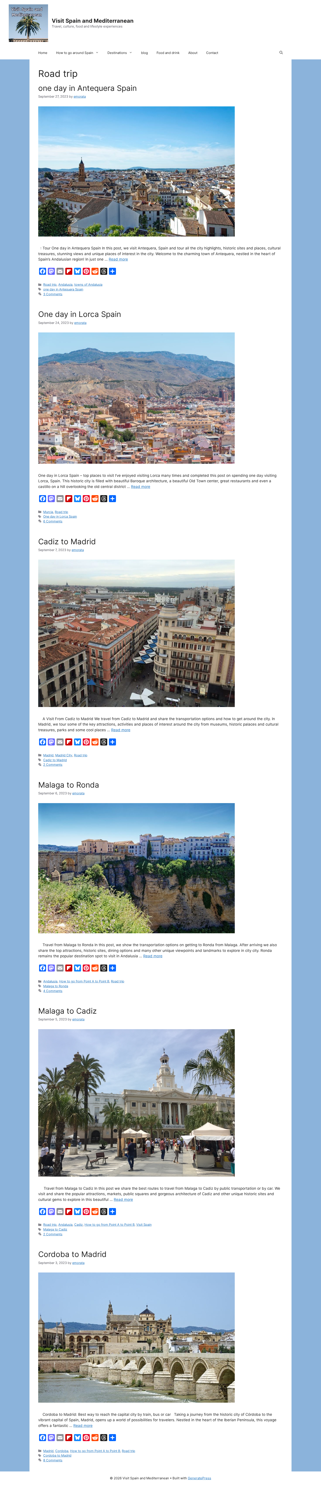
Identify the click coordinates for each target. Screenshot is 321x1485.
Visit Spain (144, 1224)
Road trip (50, 284)
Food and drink (168, 53)
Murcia (48, 512)
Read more (118, 259)
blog (144, 53)
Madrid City (63, 755)
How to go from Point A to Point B (84, 981)
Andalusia (65, 284)
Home (42, 53)
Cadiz (78, 1224)
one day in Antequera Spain (87, 88)
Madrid (48, 755)
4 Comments (52, 991)
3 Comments (52, 294)
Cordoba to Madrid (72, 1254)
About (192, 53)
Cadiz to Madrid (67, 541)
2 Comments (52, 764)
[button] (281, 52)
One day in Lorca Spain (79, 314)
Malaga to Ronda (68, 784)
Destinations (117, 53)
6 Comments (52, 521)
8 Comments (52, 1460)
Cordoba (61, 1451)
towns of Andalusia (88, 284)
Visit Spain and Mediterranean (93, 20)
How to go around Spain (74, 53)
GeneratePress (199, 1478)
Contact (212, 53)
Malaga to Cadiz (67, 1010)
